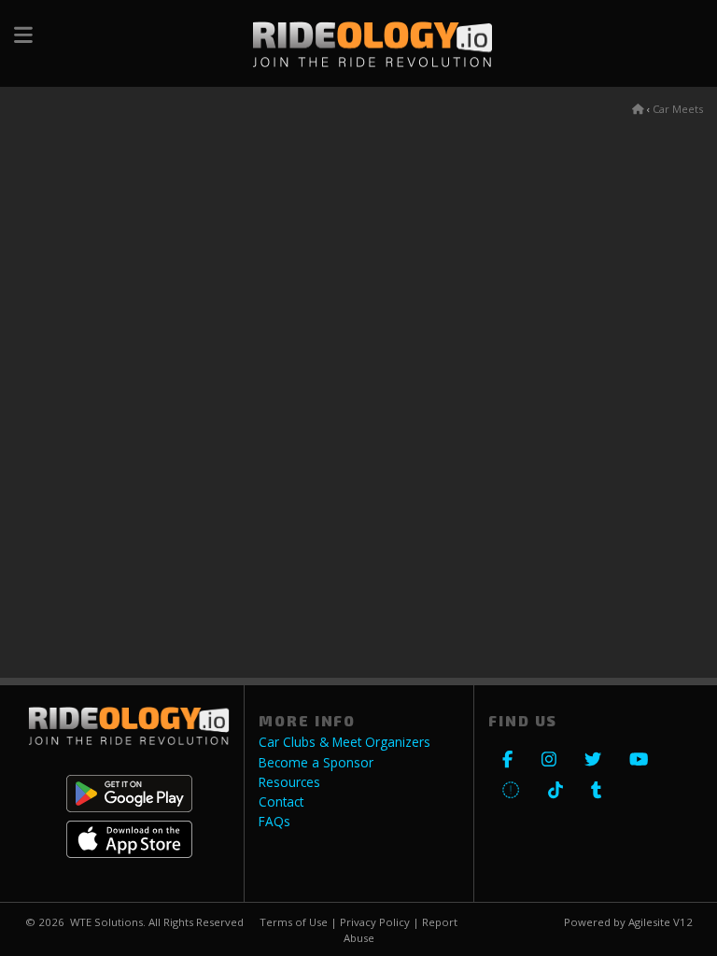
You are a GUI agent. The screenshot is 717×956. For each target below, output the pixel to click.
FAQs (274, 821)
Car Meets (678, 109)
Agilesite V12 (660, 922)
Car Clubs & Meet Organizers (344, 742)
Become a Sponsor (316, 762)
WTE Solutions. (108, 922)
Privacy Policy (375, 922)
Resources (289, 782)
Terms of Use (294, 922)
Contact (281, 801)
